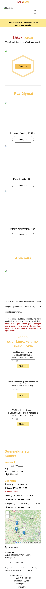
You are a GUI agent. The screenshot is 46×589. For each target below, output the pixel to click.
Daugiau (23, 139)
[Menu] (41, 12)
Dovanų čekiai (21, 584)
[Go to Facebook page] (7, 474)
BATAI (26, 2)
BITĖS (20, 2)
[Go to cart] (35, 12)
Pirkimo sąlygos (21, 587)
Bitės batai (13, 474)
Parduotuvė (23, 66)
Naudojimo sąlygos (21, 581)
